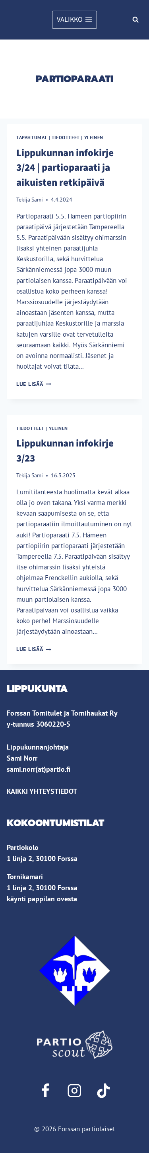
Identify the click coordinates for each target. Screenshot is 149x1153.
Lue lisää (33, 384)
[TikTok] (103, 1090)
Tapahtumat (31, 137)
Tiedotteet (66, 137)
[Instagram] (74, 1090)
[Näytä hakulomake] (135, 19)
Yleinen (93, 137)
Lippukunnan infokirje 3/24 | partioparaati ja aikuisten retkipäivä (65, 168)
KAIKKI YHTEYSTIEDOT (42, 791)
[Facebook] (45, 1090)
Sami (37, 199)
